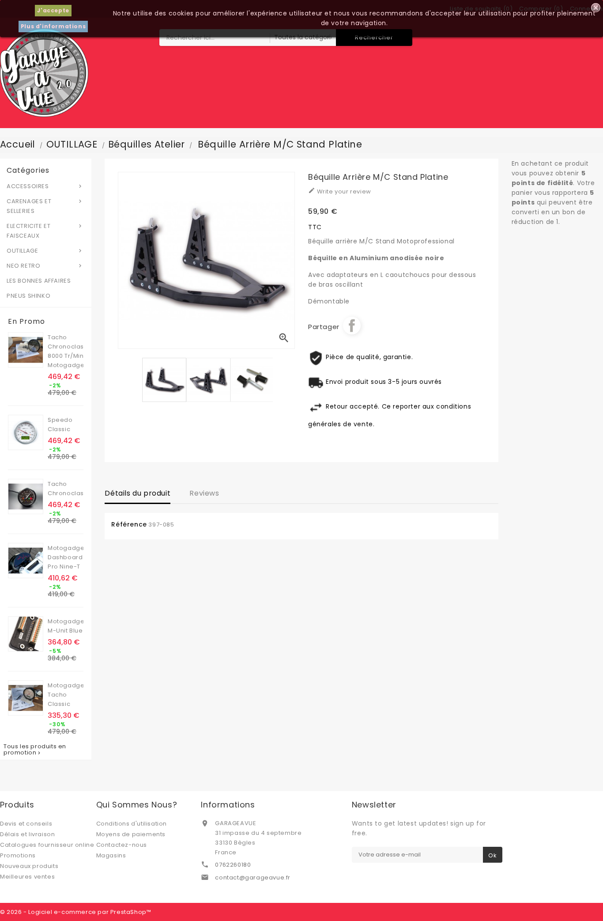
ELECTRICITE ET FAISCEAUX (45, 231)
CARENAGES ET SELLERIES (45, 206)
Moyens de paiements (131, 834)
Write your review (339, 191)
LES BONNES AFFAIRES (39, 281)
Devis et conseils (26, 823)
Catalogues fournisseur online (47, 845)
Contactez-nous (121, 845)
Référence (129, 524)
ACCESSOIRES (45, 186)
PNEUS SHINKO (28, 296)
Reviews (204, 493)
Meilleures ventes (27, 876)
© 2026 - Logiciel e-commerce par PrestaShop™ (75, 912)
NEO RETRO (45, 266)
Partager (352, 325)
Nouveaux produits (29, 866)
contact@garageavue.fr (252, 877)
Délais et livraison (27, 834)
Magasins (111, 855)
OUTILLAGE (45, 250)
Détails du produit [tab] (137, 493)
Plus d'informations (53, 26)
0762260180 (233, 864)
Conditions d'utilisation (131, 823)
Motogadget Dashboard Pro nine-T (67, 557)
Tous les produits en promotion (35, 749)
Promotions (18, 855)
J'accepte (53, 10)
